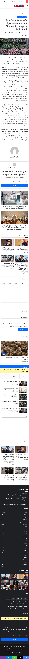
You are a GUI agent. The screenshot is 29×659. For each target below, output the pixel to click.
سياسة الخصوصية (9, 648)
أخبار (21, 13)
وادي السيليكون (9, 608)
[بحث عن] (27, 6)
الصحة (25, 531)
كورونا (12, 603)
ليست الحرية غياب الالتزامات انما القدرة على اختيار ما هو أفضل (11, 389)
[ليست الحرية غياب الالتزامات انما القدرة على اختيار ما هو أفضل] (23, 390)
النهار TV (25, 536)
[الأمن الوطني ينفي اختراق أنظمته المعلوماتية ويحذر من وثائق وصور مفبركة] (7, 242)
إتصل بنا (15, 648)
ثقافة (26, 540)
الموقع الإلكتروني (24, 317)
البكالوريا (25, 598)
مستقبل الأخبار (19, 606)
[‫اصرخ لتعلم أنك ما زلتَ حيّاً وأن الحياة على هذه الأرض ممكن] (23, 410)
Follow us (25, 613)
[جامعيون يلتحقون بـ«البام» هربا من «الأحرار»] (23, 587)
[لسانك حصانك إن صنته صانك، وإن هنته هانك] (23, 383)
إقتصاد (25, 529)
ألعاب (24, 517)
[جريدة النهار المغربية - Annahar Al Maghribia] (19, 5)
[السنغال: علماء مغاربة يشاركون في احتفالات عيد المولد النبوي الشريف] (7, 258)
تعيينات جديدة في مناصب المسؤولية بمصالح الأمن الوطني (22, 249)
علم (26, 554)
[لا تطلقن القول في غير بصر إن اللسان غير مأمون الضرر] (23, 397)
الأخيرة (14, 376)
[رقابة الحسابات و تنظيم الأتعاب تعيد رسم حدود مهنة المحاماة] (5, 587)
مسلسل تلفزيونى (11, 606)
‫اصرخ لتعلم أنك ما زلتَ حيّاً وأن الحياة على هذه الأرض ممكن (10, 409)
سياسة (25, 552)
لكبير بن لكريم (23, 32)
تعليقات (5, 376)
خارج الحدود (24, 547)
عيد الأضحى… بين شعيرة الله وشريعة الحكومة (17, 358)
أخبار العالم (24, 514)
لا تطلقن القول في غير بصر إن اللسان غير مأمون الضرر (10, 396)
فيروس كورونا (18, 603)
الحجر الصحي (19, 598)
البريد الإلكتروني (24, 310)
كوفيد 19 (25, 606)
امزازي (14, 601)
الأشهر (24, 376)
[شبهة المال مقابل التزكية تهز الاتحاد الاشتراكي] (5, 582)
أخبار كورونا (20, 17)
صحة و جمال (23, 522)
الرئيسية (25, 13)
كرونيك (25, 557)
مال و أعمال (24, 559)
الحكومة (13, 598)
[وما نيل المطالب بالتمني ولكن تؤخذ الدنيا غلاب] (23, 404)
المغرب (8, 598)
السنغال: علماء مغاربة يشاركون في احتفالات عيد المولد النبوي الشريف (8, 265)
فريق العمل (20, 648)
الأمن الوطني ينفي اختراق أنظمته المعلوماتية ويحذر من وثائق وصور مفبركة (8, 249)
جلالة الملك (8, 601)
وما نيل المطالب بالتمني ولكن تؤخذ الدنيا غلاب (10, 402)
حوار (26, 545)
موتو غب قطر (24, 608)
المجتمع (25, 533)
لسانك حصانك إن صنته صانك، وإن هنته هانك (11, 382)
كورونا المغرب (6, 603)
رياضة (25, 550)
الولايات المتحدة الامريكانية (22, 601)
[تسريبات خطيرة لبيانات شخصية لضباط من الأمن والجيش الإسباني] (7, 470)
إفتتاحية (25, 526)
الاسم (26, 304)
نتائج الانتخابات (17, 608)
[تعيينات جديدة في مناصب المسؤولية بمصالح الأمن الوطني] (21, 242)
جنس (3, 601)
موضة (25, 566)
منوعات (25, 562)
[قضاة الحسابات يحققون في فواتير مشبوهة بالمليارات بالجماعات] (14, 587)
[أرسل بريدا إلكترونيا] (19, 32)
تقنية (26, 538)
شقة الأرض (25, 603)
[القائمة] (2, 6)
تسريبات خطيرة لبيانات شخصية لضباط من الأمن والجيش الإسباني (8, 477)
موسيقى (25, 564)
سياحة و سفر (23, 519)
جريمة (25, 543)
